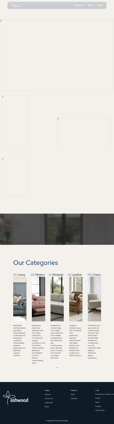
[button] (58, 367)
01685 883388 (100, 410)
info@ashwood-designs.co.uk (104, 394)
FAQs (73, 394)
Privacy (97, 398)
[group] (19, 315)
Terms (97, 402)
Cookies (98, 406)
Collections (78, 5)
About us (48, 394)
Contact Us (49, 398)
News (99, 5)
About (90, 5)
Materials (74, 398)
